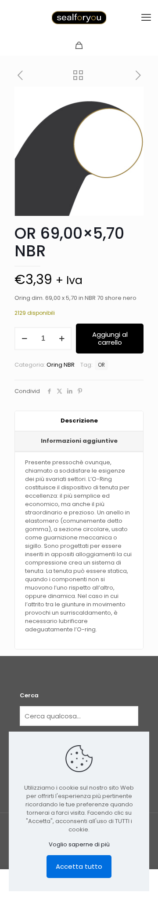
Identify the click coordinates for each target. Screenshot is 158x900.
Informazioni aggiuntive (79, 441)
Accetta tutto (79, 866)
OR (101, 364)
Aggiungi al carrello (110, 338)
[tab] (79, 421)
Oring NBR (61, 365)
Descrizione (79, 420)
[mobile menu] (146, 17)
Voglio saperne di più (79, 844)
